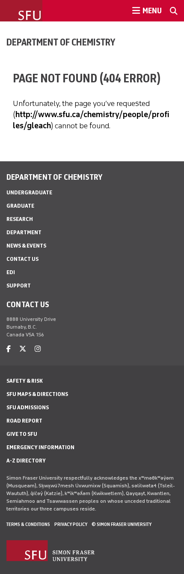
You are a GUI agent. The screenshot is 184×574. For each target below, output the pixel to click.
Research (19, 219)
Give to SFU (21, 434)
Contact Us (22, 259)
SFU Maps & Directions (37, 394)
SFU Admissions (27, 407)
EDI (10, 272)
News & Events (26, 245)
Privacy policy (70, 524)
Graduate (20, 205)
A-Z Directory (26, 460)
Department (24, 232)
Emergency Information (40, 447)
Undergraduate (29, 192)
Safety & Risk (24, 380)
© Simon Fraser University (121, 524)
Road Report (24, 420)
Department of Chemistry (60, 42)
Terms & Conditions (28, 524)
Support (18, 285)
